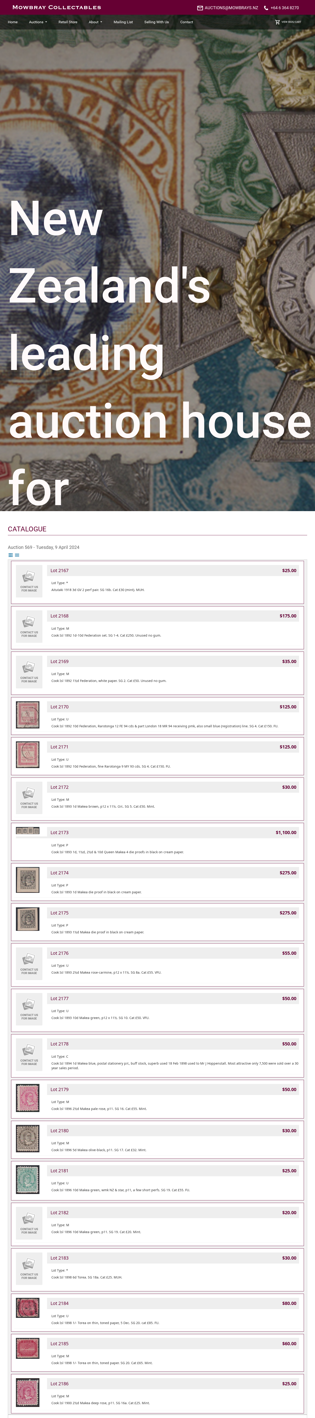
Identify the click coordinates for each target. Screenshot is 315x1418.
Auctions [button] (36, 22)
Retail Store (68, 22)
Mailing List (123, 22)
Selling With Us (156, 22)
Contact (186, 22)
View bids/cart (291, 21)
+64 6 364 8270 (285, 7)
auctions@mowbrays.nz (231, 7)
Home (13, 22)
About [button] (94, 22)
